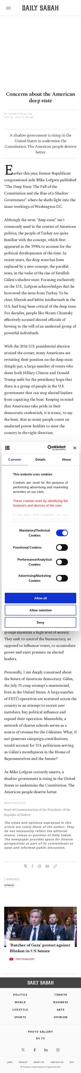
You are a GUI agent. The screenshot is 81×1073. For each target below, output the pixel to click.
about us (39, 1062)
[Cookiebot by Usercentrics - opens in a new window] (49, 448)
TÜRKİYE (60, 995)
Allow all (40, 598)
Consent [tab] (14, 459)
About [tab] (66, 459)
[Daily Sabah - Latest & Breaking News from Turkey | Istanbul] (40, 8)
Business (60, 1002)
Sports (20, 1017)
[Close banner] (74, 447)
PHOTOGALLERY (25, 959)
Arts (61, 1009)
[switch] (62, 547)
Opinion (61, 1017)
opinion (9, 885)
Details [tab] (41, 459)
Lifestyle (20, 1009)
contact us (57, 1062)
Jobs (9, 1062)
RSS (72, 1062)
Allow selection (40, 610)
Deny (40, 622)
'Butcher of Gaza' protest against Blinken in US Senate (40, 948)
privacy (23, 1062)
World (20, 1002)
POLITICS (20, 995)
